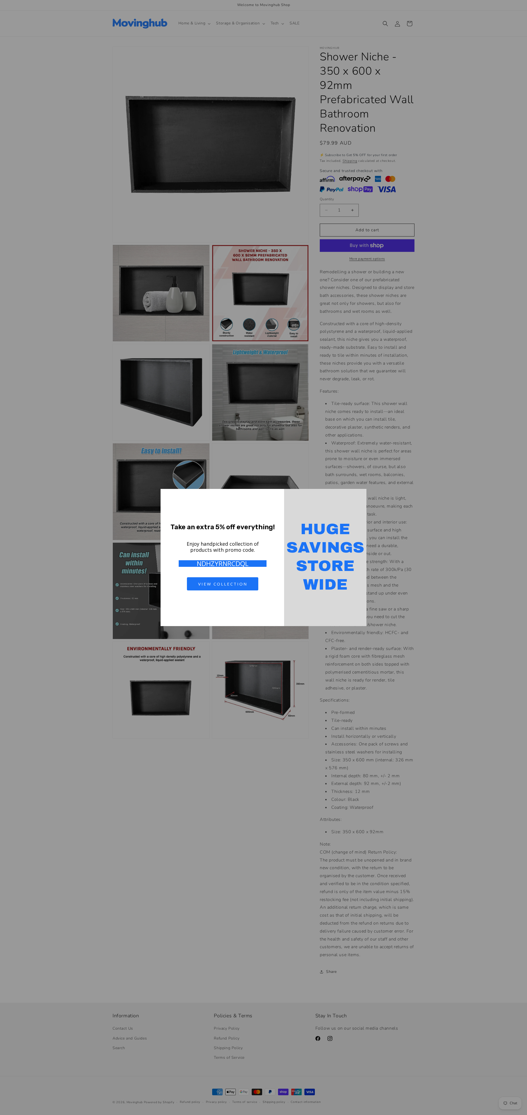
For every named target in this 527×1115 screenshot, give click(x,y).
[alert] (263, 557)
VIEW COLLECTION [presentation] (222, 584)
